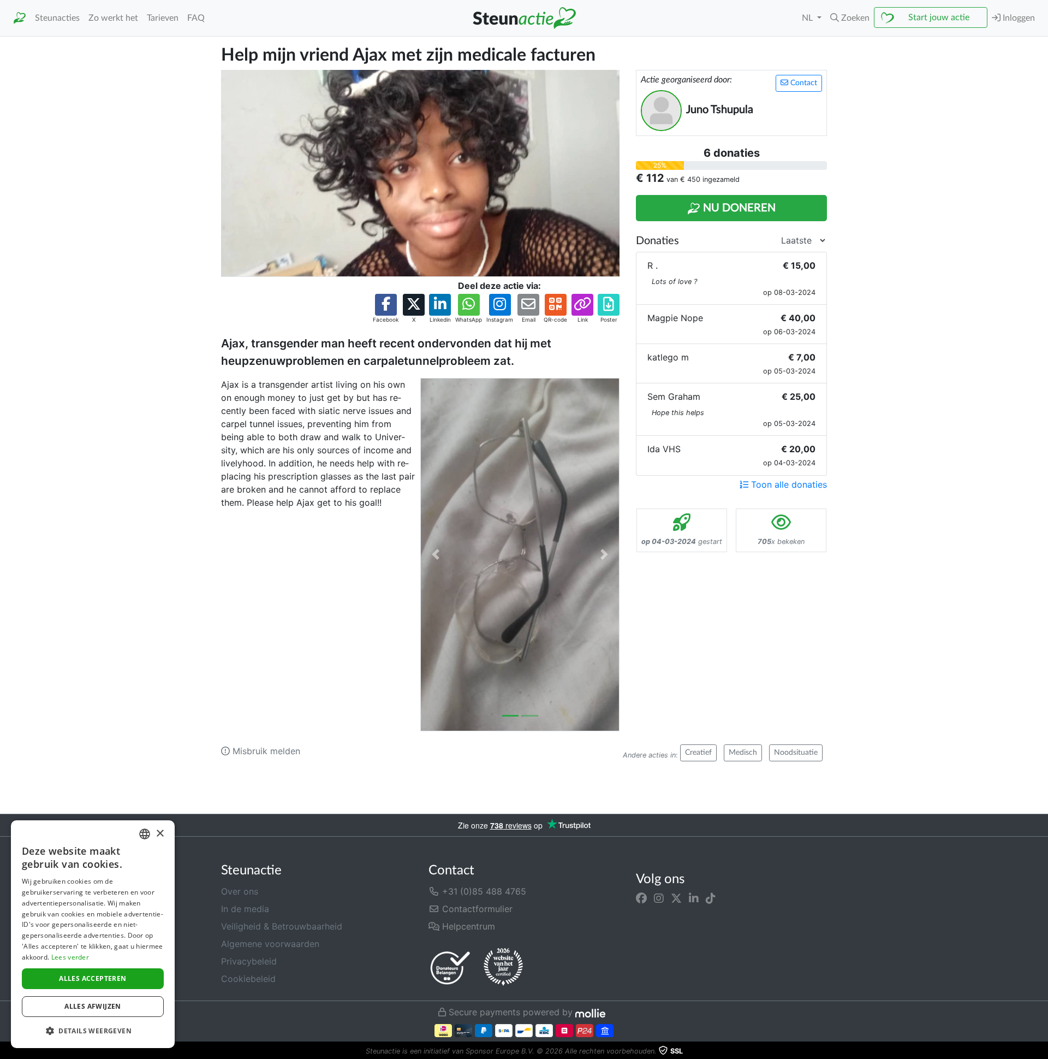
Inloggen (1018, 18)
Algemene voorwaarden (270, 943)
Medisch (743, 752)
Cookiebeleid (248, 978)
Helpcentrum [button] (467, 926)
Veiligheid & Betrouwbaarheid (281, 926)
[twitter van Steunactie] (676, 897)
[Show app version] (1040, 1051)
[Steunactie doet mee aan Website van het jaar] (503, 967)
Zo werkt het (113, 18)
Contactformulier (476, 908)
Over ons (239, 891)
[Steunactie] (20, 18)
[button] (850, 18)
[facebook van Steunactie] (641, 897)
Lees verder (70, 957)
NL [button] (808, 18)
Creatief (698, 752)
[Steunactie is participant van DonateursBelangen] (450, 967)
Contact (802, 83)
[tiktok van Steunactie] (711, 897)
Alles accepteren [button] (92, 978)
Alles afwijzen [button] (92, 1006)
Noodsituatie (796, 752)
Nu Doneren (738, 208)
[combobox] (144, 834)
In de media (245, 908)
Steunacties (57, 18)
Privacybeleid (249, 961)
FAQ (196, 18)
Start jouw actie (938, 17)
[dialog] (93, 934)
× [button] (160, 834)
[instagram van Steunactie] (659, 897)
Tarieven (162, 18)
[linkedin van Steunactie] (694, 897)
